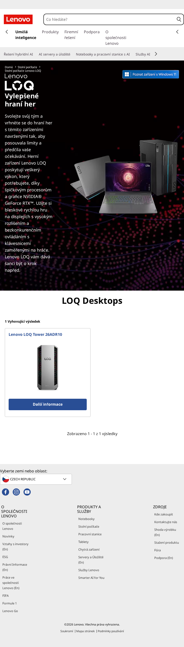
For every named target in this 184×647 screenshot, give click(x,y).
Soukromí (66, 631)
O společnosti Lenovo (12, 526)
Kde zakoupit (163, 514)
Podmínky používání (111, 631)
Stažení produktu (166, 542)
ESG (5, 557)
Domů (9, 67)
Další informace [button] (48, 404)
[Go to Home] (18, 19)
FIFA (5, 595)
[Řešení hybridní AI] (35, 54)
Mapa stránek (85, 631)
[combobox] (109, 19)
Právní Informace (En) (14, 567)
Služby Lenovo (88, 570)
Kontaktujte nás (165, 522)
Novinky (8, 536)
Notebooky (86, 519)
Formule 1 (9, 603)
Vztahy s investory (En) (15, 546)
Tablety (83, 542)
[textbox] (36, 479)
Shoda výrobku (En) (165, 532)
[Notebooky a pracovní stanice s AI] (131, 54)
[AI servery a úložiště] (72, 54)
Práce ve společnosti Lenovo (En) (10, 582)
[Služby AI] (152, 54)
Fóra (157, 550)
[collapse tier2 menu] (156, 54)
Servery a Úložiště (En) (91, 559)
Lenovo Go (10, 611)
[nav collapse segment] (177, 32)
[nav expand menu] (7, 32)
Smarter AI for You (91, 577)
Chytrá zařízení (88, 549)
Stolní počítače (27, 67)
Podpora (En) (163, 558)
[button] (179, 19)
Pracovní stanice (90, 534)
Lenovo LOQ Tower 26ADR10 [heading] (35, 334)
